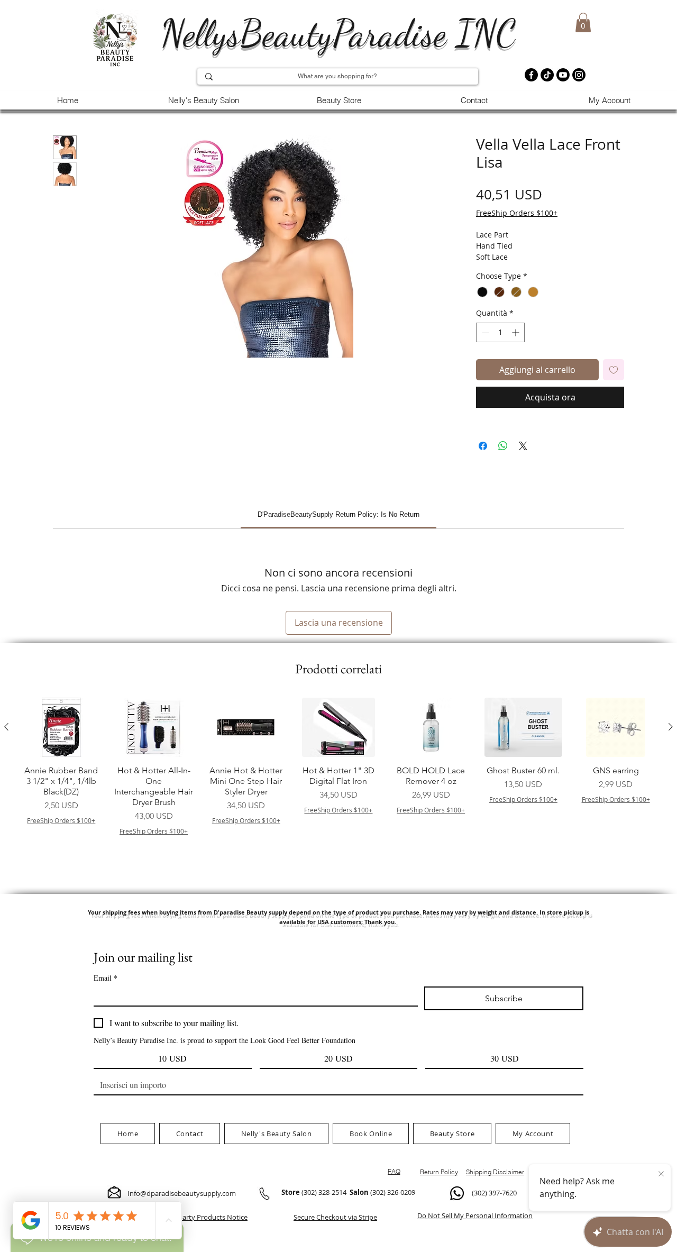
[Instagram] (578, 74)
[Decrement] (484, 332)
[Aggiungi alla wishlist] (613, 369)
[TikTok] (547, 74)
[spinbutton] (500, 332)
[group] (338, 786)
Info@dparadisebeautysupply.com (181, 1193)
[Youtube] (563, 74)
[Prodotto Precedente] (6, 726)
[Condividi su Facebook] (483, 446)
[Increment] (516, 332)
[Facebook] (531, 74)
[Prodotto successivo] (670, 726)
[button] (583, 22)
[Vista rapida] (61, 727)
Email (105, 977)
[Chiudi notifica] (661, 1174)
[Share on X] (523, 446)
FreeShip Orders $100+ (516, 213)
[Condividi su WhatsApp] (503, 446)
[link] (338, 514)
